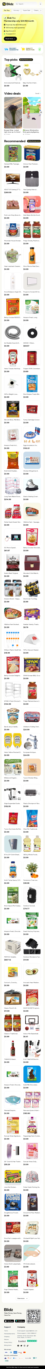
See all (37, 93)
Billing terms (7, 1345)
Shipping (6, 1336)
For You (7, 10)
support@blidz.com (31, 1331)
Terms (6, 1331)
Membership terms (9, 1333)
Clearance (37, 10)
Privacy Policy (8, 1342)
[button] (13, 75)
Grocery (16, 10)
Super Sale (26, 10)
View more (20, 1298)
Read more (9, 39)
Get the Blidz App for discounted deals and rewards (22, 1367)
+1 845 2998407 (31, 1333)
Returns (6, 1339)
